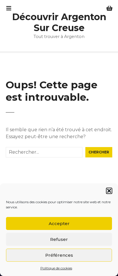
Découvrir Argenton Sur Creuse (59, 22)
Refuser (59, 239)
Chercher (98, 152)
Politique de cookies (56, 268)
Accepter (59, 223)
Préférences (59, 255)
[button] (109, 191)
